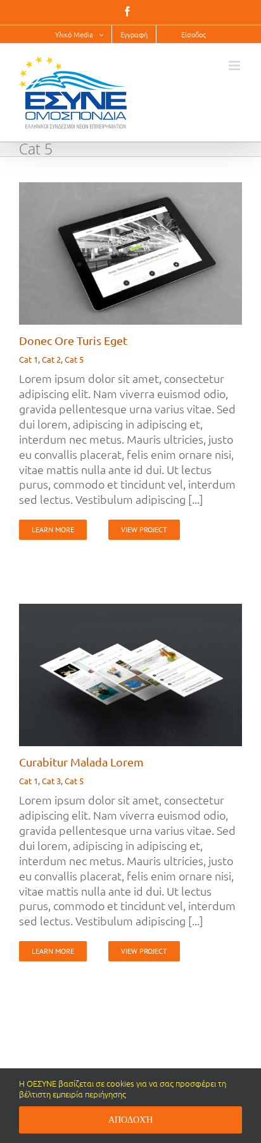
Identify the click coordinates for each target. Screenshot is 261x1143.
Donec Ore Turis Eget (73, 340)
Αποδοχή (130, 1119)
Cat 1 (28, 359)
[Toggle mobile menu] (235, 65)
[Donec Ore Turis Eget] (130, 189)
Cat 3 (51, 780)
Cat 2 (51, 359)
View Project (144, 529)
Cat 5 (74, 359)
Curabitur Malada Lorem (81, 761)
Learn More (53, 529)
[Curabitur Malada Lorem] (130, 611)
